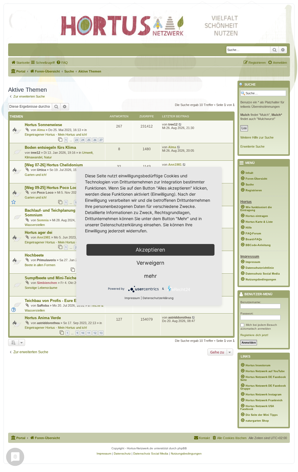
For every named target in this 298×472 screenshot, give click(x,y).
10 (82, 333)
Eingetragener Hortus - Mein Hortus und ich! (56, 134)
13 (101, 333)
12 (94, 333)
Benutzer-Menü (258, 294)
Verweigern (150, 263)
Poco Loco (45, 192)
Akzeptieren (150, 250)
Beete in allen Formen (40, 265)
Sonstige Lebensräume (41, 287)
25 (88, 140)
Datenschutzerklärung (158, 298)
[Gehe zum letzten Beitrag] (180, 124)
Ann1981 (175, 164)
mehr (150, 276)
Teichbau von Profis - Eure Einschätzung (62, 300)
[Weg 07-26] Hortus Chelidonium (54, 165)
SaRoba (43, 305)
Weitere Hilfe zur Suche (257, 137)
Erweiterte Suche (252, 146)
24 (82, 140)
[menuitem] (20, 62)
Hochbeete (34, 255)
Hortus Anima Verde (43, 318)
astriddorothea (48, 323)
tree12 (173, 124)
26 (94, 140)
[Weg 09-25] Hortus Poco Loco (52, 187)
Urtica (41, 170)
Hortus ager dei (38, 232)
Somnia (43, 220)
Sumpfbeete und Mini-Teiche (50, 278)
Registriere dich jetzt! (254, 335)
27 (101, 140)
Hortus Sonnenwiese (43, 125)
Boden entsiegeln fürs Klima (50, 147)
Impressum (132, 298)
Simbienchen (47, 282)
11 (88, 333)
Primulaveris (46, 260)
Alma (41, 130)
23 (76, 140)
